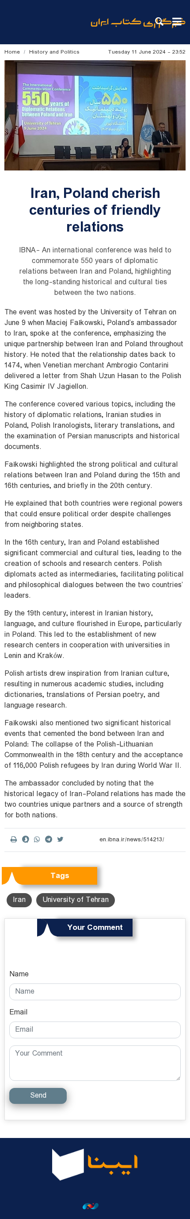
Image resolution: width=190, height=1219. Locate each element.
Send (38, 1096)
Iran (19, 900)
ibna (138, 29)
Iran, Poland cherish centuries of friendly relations (95, 211)
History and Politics (54, 52)
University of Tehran (75, 900)
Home (12, 52)
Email (18, 1012)
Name (19, 974)
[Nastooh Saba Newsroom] (95, 1206)
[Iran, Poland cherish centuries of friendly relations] (95, 115)
